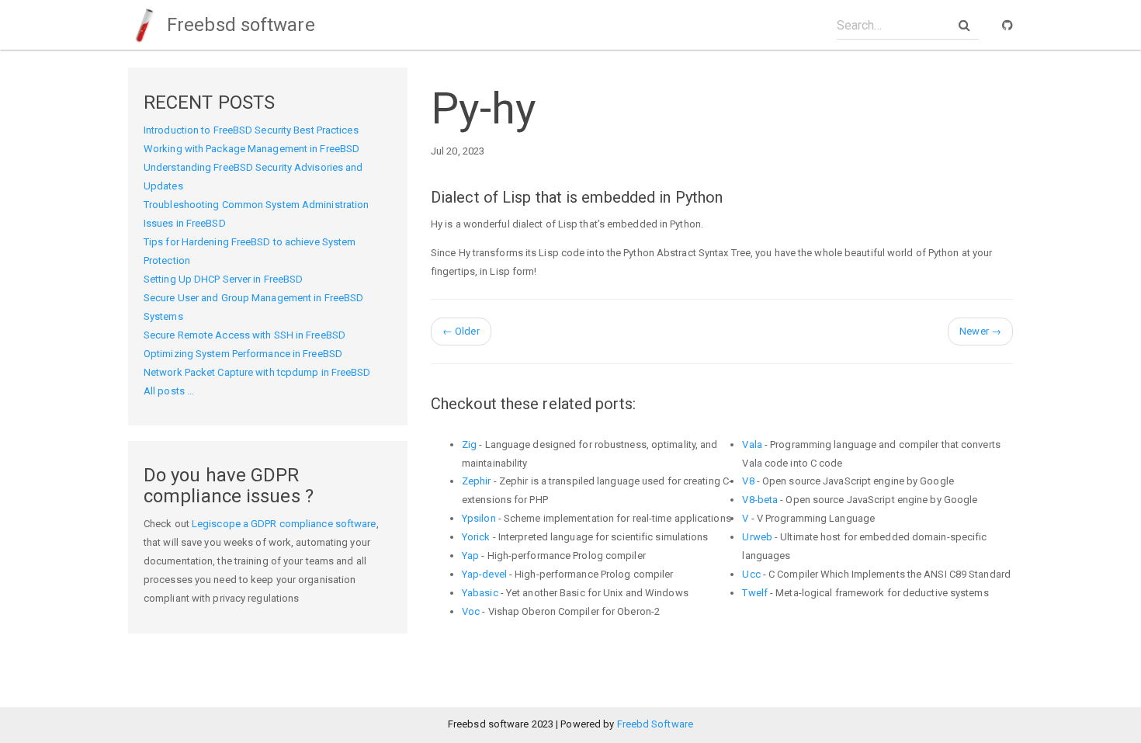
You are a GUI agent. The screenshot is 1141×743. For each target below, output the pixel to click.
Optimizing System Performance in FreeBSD (243, 353)
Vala (751, 444)
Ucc (751, 574)
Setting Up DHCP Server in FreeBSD (223, 279)
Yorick (476, 537)
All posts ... (169, 391)
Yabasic (480, 593)
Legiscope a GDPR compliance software (284, 523)
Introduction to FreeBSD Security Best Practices (251, 130)
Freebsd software (238, 25)
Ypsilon (479, 518)
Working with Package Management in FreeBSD (251, 149)
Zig (469, 444)
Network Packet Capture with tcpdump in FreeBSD (257, 372)
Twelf (755, 593)
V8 (748, 481)
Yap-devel (484, 574)
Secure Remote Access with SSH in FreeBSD (244, 335)
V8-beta (760, 499)
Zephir (476, 481)
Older (461, 331)
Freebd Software (655, 724)
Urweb (757, 537)
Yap (470, 555)
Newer (980, 331)
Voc (471, 611)
